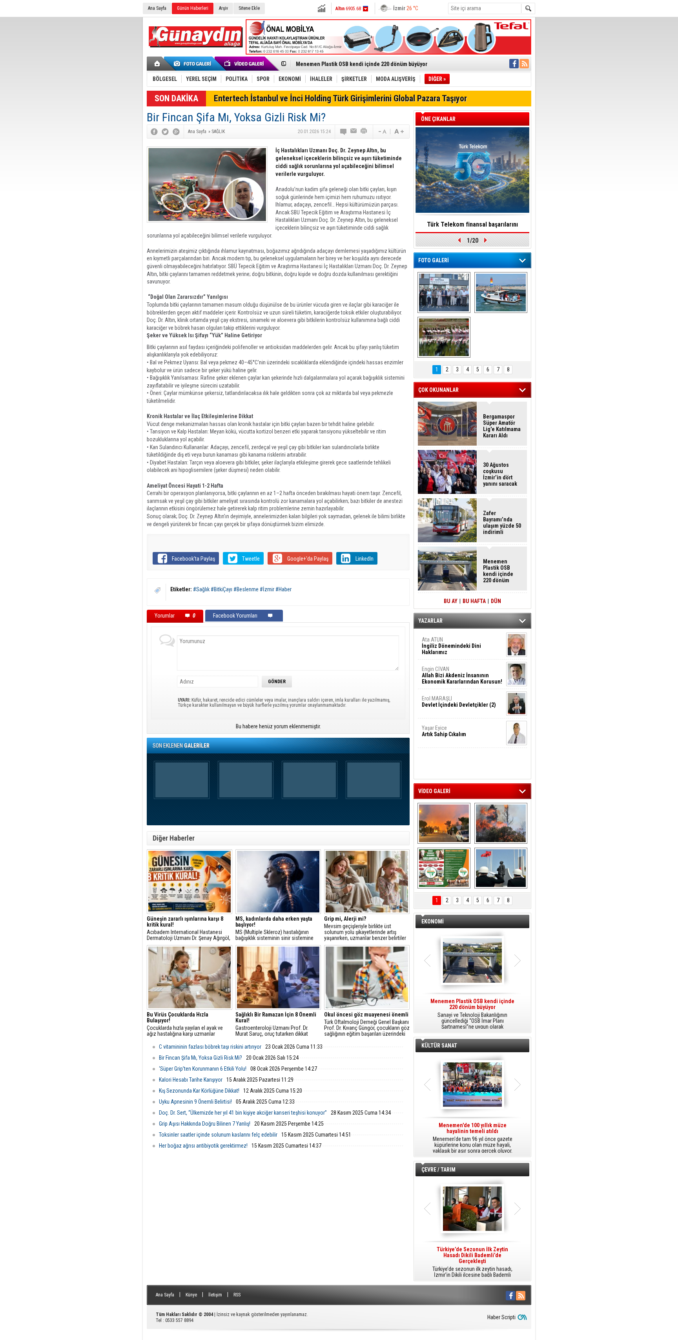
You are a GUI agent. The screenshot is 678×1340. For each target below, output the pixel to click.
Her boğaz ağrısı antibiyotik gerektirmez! (203, 1146)
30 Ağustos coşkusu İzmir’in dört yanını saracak (500, 474)
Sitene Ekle (249, 8)
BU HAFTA (474, 601)
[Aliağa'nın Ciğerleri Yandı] (500, 823)
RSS (237, 1295)
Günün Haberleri (192, 8)
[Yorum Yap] (343, 131)
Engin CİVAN (462, 675)
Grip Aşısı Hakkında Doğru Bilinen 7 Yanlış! (204, 1124)
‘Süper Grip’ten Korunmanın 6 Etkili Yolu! (202, 1069)
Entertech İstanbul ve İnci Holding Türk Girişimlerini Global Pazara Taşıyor (340, 98)
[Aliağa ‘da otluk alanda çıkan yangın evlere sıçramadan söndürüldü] (443, 823)
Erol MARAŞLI (459, 701)
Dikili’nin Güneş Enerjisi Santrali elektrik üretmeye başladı (365, 64)
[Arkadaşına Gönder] (353, 131)
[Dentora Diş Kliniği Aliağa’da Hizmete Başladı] (443, 292)
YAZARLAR (430, 621)
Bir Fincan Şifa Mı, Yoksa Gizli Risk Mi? (200, 1058)
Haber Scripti (501, 1317)
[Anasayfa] (157, 64)
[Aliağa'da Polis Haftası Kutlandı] (500, 868)
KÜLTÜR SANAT (439, 1045)
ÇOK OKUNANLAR (438, 390)
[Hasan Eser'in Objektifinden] (443, 337)
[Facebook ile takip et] (514, 63)
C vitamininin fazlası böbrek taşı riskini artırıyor (210, 1047)
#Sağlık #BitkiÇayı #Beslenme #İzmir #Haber (242, 589)
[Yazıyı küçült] (381, 131)
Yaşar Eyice (444, 731)
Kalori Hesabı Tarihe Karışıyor (190, 1080)
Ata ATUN (451, 645)
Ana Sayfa (157, 8)
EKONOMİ (432, 921)
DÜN (496, 601)
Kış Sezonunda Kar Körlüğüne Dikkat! (199, 1091)
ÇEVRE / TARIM (438, 1169)
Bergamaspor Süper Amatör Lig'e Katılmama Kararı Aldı (502, 426)
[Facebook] (154, 131)
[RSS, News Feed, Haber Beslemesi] (524, 63)
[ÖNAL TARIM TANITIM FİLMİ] (443, 868)
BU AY (450, 601)
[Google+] (176, 131)
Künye (191, 1295)
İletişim (215, 1295)
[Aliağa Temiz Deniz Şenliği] (500, 292)
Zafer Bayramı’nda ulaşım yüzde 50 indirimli (502, 522)
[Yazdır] (364, 131)
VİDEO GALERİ (434, 791)
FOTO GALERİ (433, 260)
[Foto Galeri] (193, 64)
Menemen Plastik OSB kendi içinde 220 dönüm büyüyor (498, 570)
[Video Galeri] (244, 64)
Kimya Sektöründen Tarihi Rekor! (472, 224)
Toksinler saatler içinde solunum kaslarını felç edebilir (218, 1135)
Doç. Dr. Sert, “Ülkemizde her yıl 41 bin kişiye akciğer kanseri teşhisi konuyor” (243, 1113)
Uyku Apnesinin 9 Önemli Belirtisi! (195, 1102)
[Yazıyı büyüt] (399, 131)
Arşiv (223, 8)
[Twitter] (165, 131)
